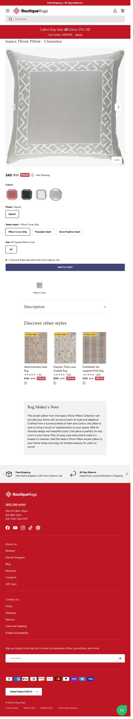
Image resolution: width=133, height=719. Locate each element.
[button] (123, 11)
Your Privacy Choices (67, 708)
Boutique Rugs (18, 702)
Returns (10, 619)
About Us (11, 544)
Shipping (11, 612)
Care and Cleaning (16, 626)
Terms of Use (29, 708)
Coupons (11, 577)
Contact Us (12, 599)
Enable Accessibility (17, 632)
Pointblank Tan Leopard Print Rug (93, 368)
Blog (8, 564)
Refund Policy (47, 708)
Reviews (10, 550)
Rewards (11, 570)
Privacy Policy (12, 708)
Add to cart (65, 267)
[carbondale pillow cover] (12, 194)
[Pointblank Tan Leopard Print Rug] (94, 348)
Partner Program (15, 557)
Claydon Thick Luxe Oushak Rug (64, 368)
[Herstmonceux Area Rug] (36, 348)
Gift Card (11, 584)
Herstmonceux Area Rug (35, 368)
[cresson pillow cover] (26, 194)
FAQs (9, 606)
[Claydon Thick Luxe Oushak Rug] (65, 348)
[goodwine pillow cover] (41, 194)
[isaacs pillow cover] (56, 194)
